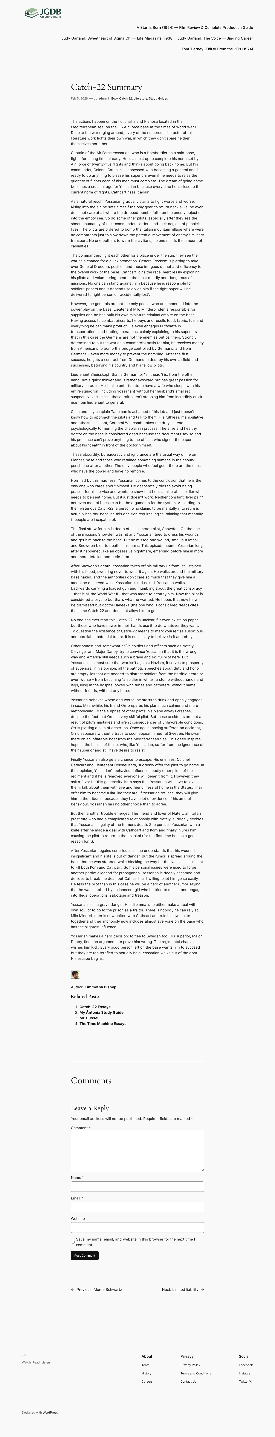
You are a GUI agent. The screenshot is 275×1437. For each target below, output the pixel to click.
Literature (140, 98)
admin (102, 98)
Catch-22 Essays (95, 1007)
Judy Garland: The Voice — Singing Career (215, 38)
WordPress (50, 1412)
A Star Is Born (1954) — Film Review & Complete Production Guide (195, 27)
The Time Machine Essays (103, 1023)
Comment (81, 1128)
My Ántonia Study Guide (101, 1012)
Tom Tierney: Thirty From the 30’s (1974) (217, 49)
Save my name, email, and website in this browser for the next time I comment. (135, 1242)
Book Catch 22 (121, 98)
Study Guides (158, 98)
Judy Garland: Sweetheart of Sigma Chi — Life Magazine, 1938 (117, 38)
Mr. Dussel (88, 1018)
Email (77, 1198)
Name (77, 1177)
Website (78, 1218)
